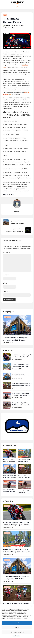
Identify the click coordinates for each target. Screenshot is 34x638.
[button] (31, 606)
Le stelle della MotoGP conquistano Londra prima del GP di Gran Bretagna (21, 376)
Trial (5, 15)
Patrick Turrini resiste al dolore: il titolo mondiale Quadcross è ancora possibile (21, 366)
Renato (7, 25)
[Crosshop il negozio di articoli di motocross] (17, 438)
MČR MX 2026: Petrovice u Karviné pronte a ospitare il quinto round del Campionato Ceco (16, 340)
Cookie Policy (16, 635)
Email (5, 283)
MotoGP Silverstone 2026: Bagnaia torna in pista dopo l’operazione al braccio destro (21, 356)
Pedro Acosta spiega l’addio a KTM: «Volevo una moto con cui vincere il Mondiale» (21, 395)
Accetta (17, 623)
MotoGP (7, 317)
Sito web (6, 291)
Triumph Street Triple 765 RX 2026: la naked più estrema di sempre (20, 404)
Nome (5, 275)
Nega (17, 627)
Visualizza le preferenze (17, 632)
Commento (7, 252)
